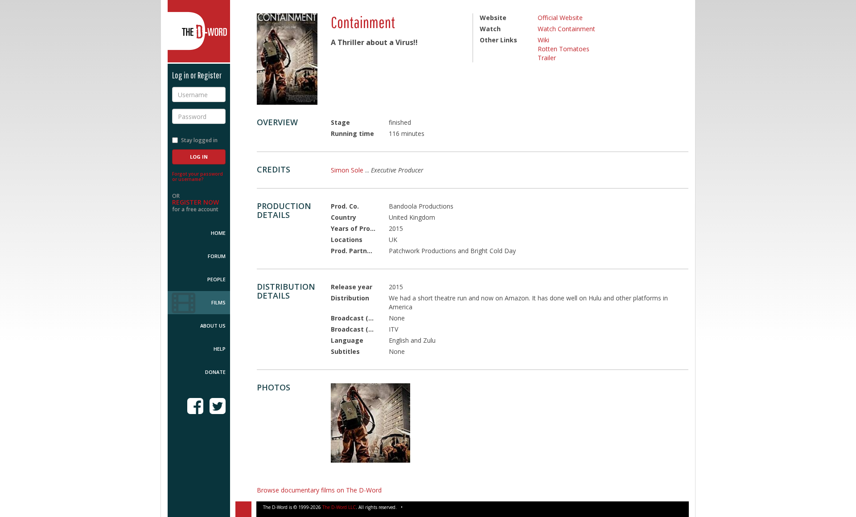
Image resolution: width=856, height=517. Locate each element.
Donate (215, 372)
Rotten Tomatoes (563, 49)
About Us (213, 325)
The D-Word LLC (339, 507)
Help (220, 348)
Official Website (560, 17)
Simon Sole (347, 170)
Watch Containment (566, 29)
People (216, 279)
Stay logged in (199, 140)
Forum (217, 256)
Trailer (547, 57)
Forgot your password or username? (197, 176)
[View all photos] (287, 59)
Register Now (195, 202)
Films (218, 302)
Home (218, 233)
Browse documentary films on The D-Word (319, 490)
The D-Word (199, 31)
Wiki (543, 40)
